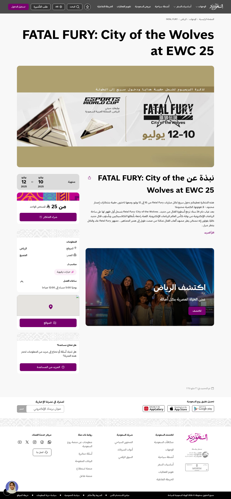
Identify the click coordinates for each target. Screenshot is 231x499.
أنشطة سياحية (165, 457)
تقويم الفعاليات (165, 472)
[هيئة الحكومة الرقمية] (197, 467)
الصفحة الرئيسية (206, 19)
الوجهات (192, 19)
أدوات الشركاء (125, 449)
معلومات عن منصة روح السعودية (79, 444)
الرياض (183, 19)
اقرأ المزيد (209, 233)
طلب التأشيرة (41, 6)
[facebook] (42, 442)
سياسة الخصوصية (72, 495)
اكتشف (197, 311)
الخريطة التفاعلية (164, 479)
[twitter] (27, 442)
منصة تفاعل (85, 476)
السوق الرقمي (125, 457)
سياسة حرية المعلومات (46, 495)
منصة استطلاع (84, 468)
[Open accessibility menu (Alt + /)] (87, 7)
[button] (12, 487)
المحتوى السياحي (124, 442)
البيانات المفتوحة (83, 461)
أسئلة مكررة (85, 453)
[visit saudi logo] (216, 7)
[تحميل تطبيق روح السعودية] (203, 408)
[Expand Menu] (196, 6)
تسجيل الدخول (18, 7)
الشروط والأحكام (95, 495)
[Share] (89, 178)
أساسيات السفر (165, 464)
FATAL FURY (172, 19)
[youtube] (19, 442)
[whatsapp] (49, 442)
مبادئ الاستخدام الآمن (119, 495)
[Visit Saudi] (196, 438)
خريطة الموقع (23, 495)
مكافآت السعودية (163, 442)
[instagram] (34, 442)
